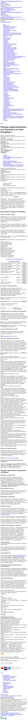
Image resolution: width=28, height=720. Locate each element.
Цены (4, 118)
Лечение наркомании (8, 88)
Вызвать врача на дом (5, 172)
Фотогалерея (6, 675)
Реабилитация (6, 111)
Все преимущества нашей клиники (14, 259)
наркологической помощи (19, 556)
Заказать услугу (24, 264)
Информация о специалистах (10, 676)
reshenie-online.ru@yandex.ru (7, 697)
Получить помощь (5, 151)
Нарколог (5, 61)
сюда (24, 239)
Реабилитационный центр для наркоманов (13, 165)
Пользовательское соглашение (16, 714)
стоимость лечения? (10, 9)
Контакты (5, 120)
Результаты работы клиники (9, 680)
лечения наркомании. (5, 514)
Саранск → (11, 715)
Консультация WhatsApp (6, 22)
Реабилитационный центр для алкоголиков (13, 164)
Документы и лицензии (8, 677)
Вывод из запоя (6, 46)
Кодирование (6, 31)
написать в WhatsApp (5, 11)
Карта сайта (6, 692)
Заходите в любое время (12, 457)
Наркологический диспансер (10, 161)
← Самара (4, 715)
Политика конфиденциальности (8, 713)
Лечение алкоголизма (8, 72)
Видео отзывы (6, 678)
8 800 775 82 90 (4, 14)
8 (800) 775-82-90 (4, 3)
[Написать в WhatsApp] (4, 718)
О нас (4, 24)
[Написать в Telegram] (2, 718)
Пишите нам (7, 336)
